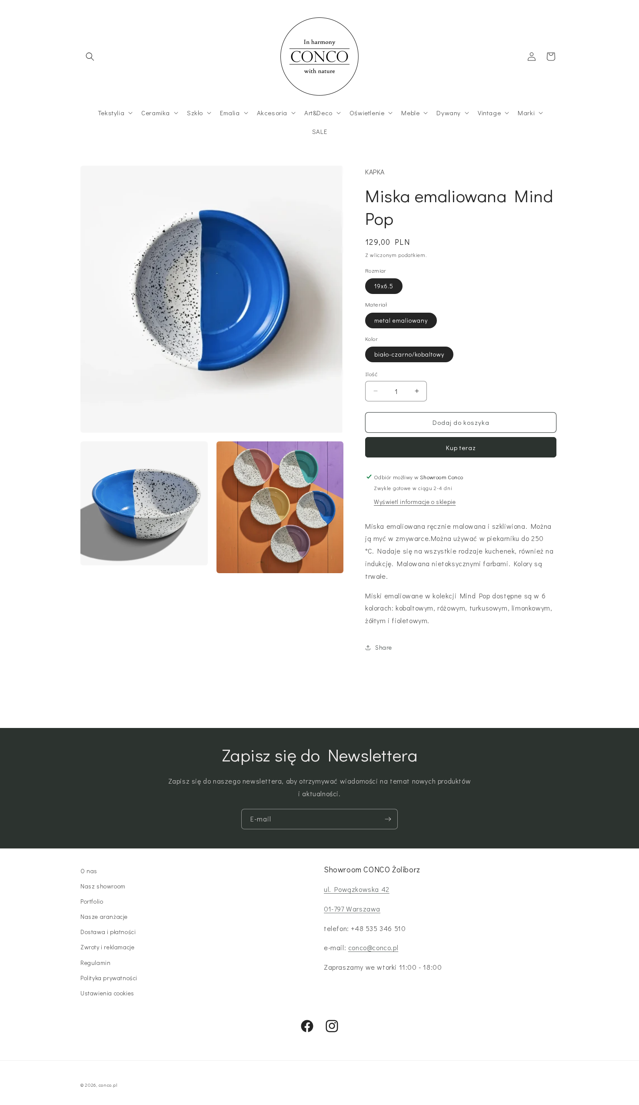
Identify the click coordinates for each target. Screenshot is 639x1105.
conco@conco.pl (373, 947)
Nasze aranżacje (104, 916)
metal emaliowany (401, 320)
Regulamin (95, 962)
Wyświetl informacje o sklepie (415, 501)
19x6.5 (383, 286)
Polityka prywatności (108, 978)
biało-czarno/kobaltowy (409, 354)
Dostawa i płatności (108, 932)
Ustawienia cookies (107, 993)
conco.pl (108, 1085)
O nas (88, 871)
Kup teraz (461, 447)
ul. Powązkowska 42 (356, 889)
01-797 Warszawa (352, 908)
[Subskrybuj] (387, 819)
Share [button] (383, 647)
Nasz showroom (103, 886)
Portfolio (91, 901)
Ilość (371, 373)
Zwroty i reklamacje (107, 947)
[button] (90, 56)
